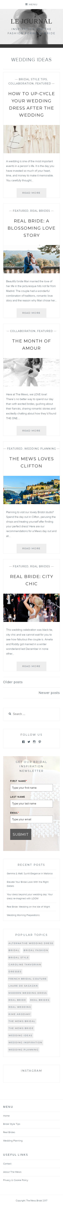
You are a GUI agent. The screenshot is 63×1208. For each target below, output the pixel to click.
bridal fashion (36, 950)
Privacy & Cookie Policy (15, 1180)
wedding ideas (20, 1035)
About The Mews (12, 1172)
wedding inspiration (25, 1042)
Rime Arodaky (20, 1014)
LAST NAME (17, 797)
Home (6, 1116)
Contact (7, 1164)
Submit (21, 834)
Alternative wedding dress (31, 943)
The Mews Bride (21, 1028)
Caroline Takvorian (25, 964)
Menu (33, 4)
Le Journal (31, 21)
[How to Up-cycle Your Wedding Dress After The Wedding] (31, 152)
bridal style (19, 957)
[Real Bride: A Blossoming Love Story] (31, 272)
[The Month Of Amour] (31, 385)
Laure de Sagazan (23, 985)
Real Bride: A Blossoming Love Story (31, 228)
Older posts (13, 682)
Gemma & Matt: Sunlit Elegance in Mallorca (29, 873)
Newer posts (49, 693)
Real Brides (40, 210)
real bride (17, 1000)
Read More (34, 194)
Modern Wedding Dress (28, 993)
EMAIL (14, 813)
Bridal (14, 950)
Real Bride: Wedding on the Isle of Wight (28, 907)
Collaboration (21, 83)
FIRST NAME (18, 781)
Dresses (15, 971)
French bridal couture (28, 978)
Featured (43, 83)
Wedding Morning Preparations (23, 915)
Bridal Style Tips (33, 79)
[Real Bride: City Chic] (31, 621)
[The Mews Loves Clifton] (31, 503)
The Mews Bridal (22, 1021)
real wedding (20, 1007)
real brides (40, 1000)
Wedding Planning (40, 448)
